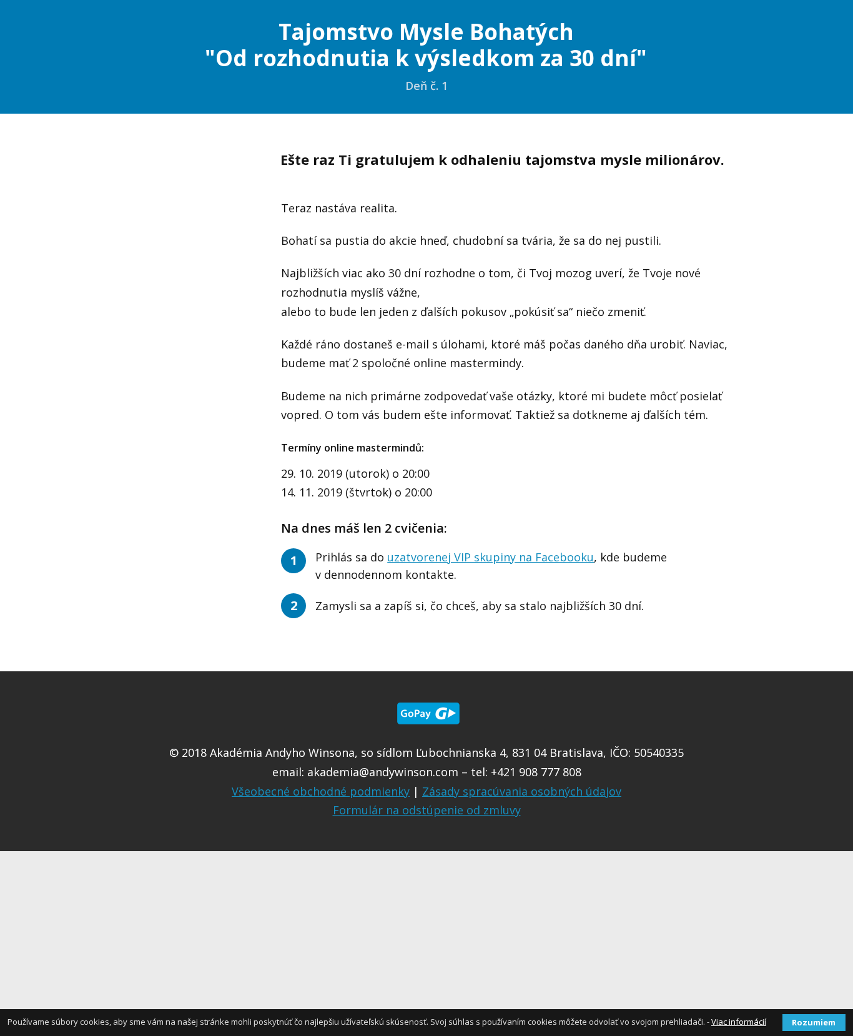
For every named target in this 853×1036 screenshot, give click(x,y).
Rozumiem (814, 1022)
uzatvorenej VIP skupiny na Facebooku (490, 557)
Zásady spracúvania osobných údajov (521, 791)
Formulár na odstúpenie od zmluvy (427, 809)
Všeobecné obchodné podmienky (321, 791)
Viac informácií (738, 1021)
